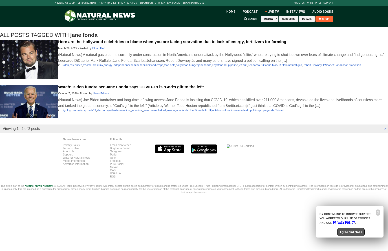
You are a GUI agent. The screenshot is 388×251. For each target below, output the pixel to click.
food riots (169, 65)
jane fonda (204, 65)
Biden (65, 65)
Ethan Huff (98, 48)
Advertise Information (76, 164)
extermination (121, 110)
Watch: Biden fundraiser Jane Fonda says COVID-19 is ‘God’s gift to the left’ (131, 87)
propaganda (266, 110)
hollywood (182, 65)
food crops (156, 65)
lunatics (230, 110)
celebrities (76, 65)
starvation (355, 65)
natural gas (295, 65)
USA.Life (115, 173)
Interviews (295, 11)
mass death (242, 110)
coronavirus (78, 110)
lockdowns (218, 110)
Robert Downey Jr (313, 65)
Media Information (74, 160)
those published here (267, 189)
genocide (136, 110)
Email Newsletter (120, 145)
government (150, 110)
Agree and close (351, 232)
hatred (162, 110)
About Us (299, 3)
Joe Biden (195, 110)
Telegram (115, 151)
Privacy (89, 185)
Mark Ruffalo (280, 65)
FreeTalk (115, 160)
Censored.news (86, 3)
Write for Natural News (76, 157)
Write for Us (314, 3)
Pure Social (117, 164)
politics (254, 110)
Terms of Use (71, 148)
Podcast (250, 11)
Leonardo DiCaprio (259, 65)
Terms (99, 185)
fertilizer (145, 65)
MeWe (114, 167)
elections (102, 110)
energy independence (117, 65)
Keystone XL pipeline (225, 65)
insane (171, 110)
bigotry (66, 110)
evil (110, 110)
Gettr (113, 157)
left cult (243, 65)
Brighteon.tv (148, 3)
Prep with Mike (107, 3)
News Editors (101, 93)
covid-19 (91, 110)
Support (328, 3)
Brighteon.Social (169, 3)
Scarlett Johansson (336, 65)
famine (135, 65)
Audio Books (322, 11)
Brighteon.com (127, 3)
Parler (113, 154)
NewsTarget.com (65, 3)
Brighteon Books (193, 3)
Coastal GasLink (93, 65)
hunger (193, 65)
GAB (113, 170)
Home (230, 11)
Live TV (273, 11)
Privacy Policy (71, 145)
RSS (113, 176)
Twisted (279, 110)
